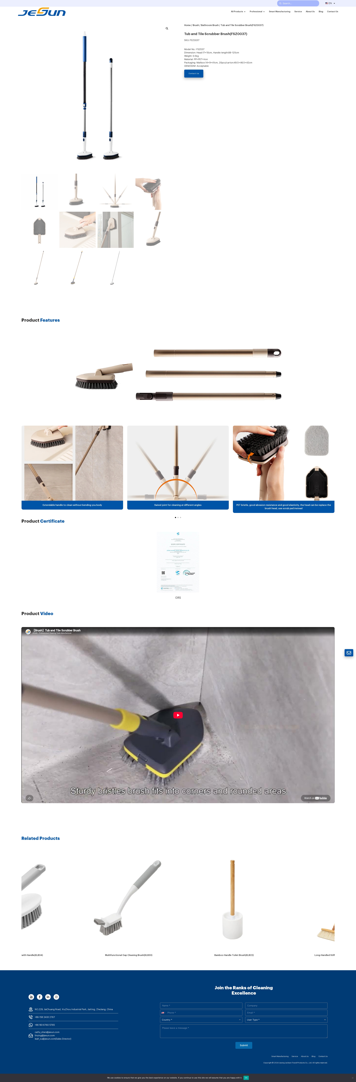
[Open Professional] (264, 11)
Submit (244, 1045)
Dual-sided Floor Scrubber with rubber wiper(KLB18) (283, 955)
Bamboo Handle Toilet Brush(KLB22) (72, 955)
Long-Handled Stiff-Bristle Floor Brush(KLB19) (178, 955)
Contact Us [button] (194, 73)
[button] (175, 517)
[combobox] (163, 1013)
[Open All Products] (245, 11)
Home (187, 25)
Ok (246, 1078)
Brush (196, 25)
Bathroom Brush (210, 25)
